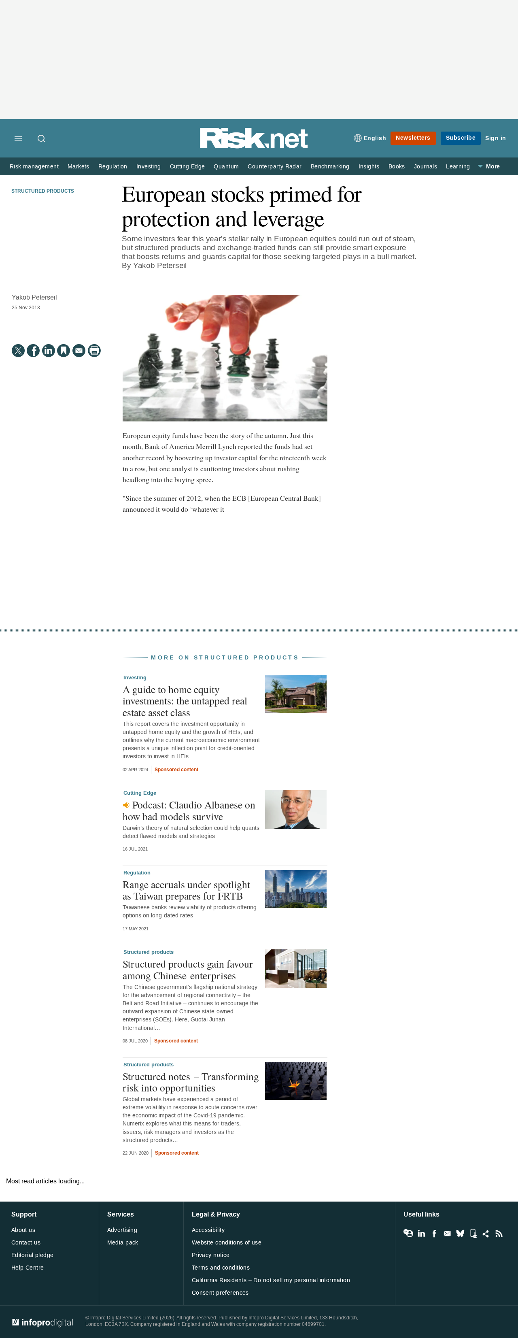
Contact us (25, 1243)
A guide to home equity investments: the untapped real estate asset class (185, 700)
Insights (369, 166)
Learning (458, 166)
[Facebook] (33, 350)
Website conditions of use (227, 1243)
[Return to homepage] (254, 147)
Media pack (122, 1243)
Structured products (42, 191)
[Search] (42, 139)
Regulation (112, 166)
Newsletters (413, 138)
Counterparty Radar (274, 166)
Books (396, 166)
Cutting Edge (187, 166)
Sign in (495, 138)
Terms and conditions (221, 1268)
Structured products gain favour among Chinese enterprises (188, 969)
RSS (499, 1233)
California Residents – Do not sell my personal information (271, 1280)
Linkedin (421, 1233)
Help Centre (27, 1268)
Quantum (226, 166)
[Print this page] (94, 350)
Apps (473, 1233)
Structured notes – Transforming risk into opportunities (191, 1081)
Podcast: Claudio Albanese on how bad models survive (189, 810)
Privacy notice (211, 1255)
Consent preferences (220, 1293)
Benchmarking (330, 166)
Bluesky (460, 1233)
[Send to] (78, 350)
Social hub (486, 1233)
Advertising (122, 1230)
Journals (425, 166)
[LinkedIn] (48, 350)
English (375, 138)
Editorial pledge (32, 1255)
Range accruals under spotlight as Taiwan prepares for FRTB (186, 890)
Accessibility (208, 1230)
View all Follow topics (408, 1233)
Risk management (34, 166)
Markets (78, 166)
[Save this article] (63, 350)
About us (23, 1230)
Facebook (434, 1233)
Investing (148, 166)
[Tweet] (18, 350)
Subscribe (461, 138)
